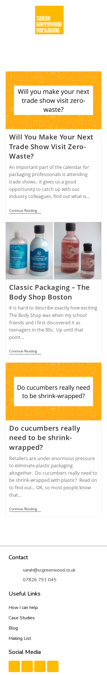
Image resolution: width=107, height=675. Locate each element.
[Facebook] (14, 666)
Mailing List (20, 638)
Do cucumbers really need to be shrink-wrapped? (44, 437)
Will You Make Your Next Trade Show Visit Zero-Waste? (51, 146)
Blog (13, 628)
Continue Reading (25, 211)
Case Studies (22, 618)
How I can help (23, 607)
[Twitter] (27, 666)
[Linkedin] (40, 666)
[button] (49, 45)
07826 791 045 (39, 580)
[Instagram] (52, 666)
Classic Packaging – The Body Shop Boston (49, 291)
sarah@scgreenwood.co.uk (49, 570)
